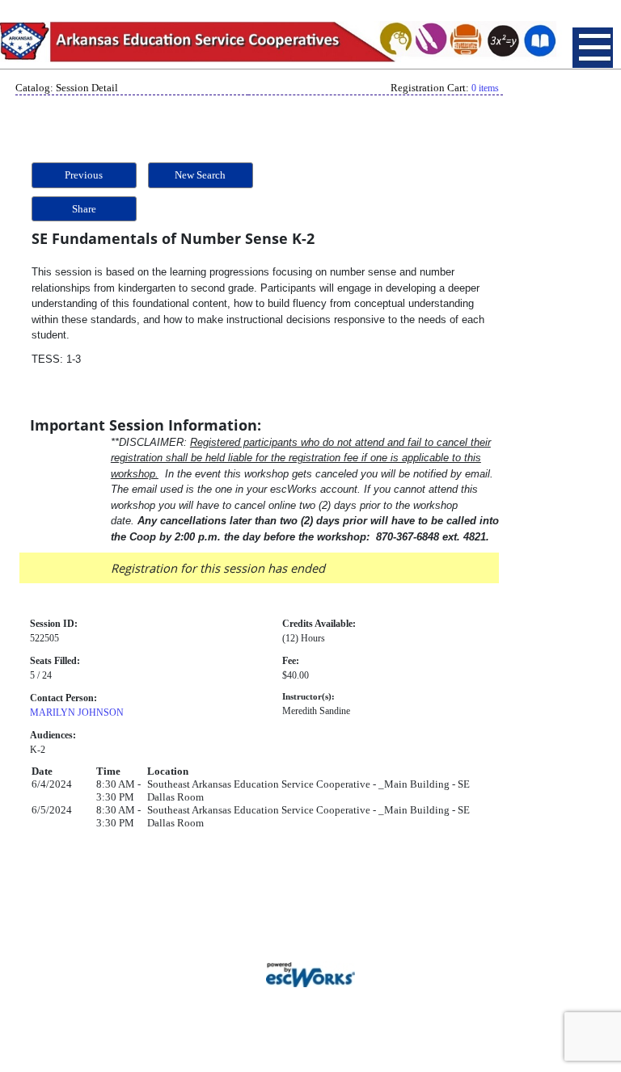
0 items (485, 88)
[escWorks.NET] (310, 973)
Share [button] (84, 209)
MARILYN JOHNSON (77, 712)
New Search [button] (200, 175)
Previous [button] (84, 175)
